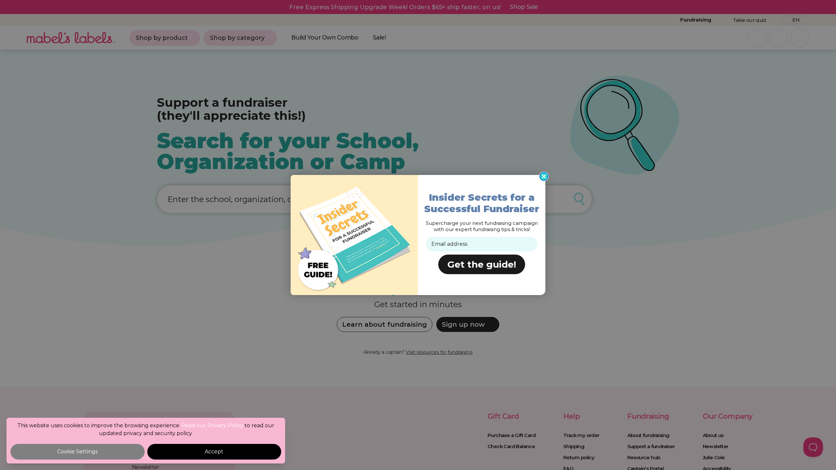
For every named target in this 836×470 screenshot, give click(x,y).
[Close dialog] (544, 176)
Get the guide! (481, 264)
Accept (214, 451)
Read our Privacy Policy (212, 425)
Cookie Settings (77, 451)
